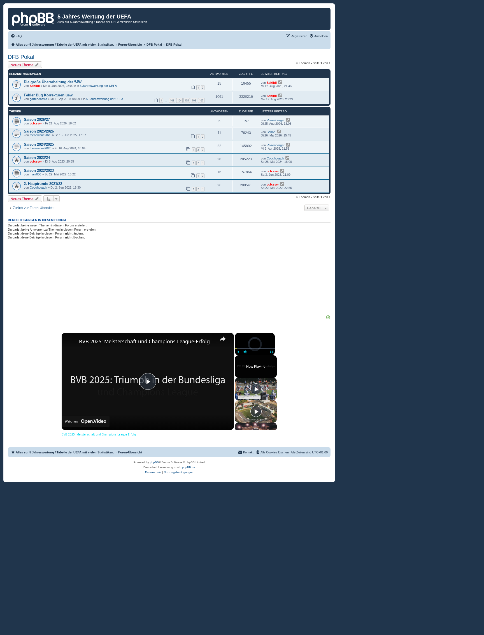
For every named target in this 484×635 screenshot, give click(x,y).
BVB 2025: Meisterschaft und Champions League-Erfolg (144, 341)
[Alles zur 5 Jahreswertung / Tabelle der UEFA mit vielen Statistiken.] (33, 18)
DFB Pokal (21, 57)
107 (201, 100)
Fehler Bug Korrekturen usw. (49, 95)
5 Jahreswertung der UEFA (98, 85)
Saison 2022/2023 (39, 170)
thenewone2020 (40, 135)
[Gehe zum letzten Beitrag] (280, 82)
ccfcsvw (36, 123)
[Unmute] (245, 352)
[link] (70, 341)
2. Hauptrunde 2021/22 (43, 184)
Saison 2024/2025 (39, 144)
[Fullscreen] (271, 352)
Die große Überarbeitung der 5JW (53, 82)
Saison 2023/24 (37, 158)
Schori (271, 132)
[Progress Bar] (255, 348)
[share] (223, 339)
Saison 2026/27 (37, 119)
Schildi (35, 85)
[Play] (238, 352)
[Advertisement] (169, 279)
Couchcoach (275, 158)
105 (187, 100)
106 (194, 100)
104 (179, 100)
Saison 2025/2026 (39, 131)
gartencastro (38, 99)
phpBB (154, 462)
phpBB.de (188, 467)
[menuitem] (16, 36)
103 (172, 100)
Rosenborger (276, 120)
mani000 (35, 174)
